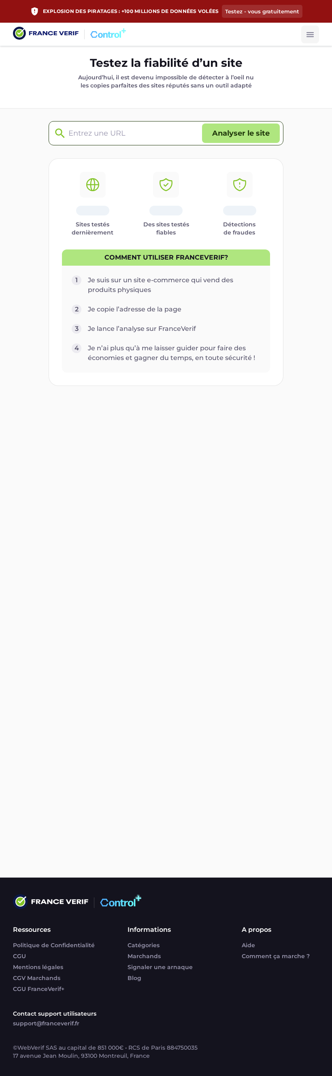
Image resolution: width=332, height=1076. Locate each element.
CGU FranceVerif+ (38, 989)
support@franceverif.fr (46, 1023)
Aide (248, 945)
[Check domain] (58, 133)
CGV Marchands (36, 978)
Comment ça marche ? (276, 956)
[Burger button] (310, 34)
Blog (134, 978)
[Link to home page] (46, 34)
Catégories (144, 945)
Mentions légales (38, 967)
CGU (19, 956)
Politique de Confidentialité (54, 945)
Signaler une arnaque (160, 967)
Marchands (144, 956)
